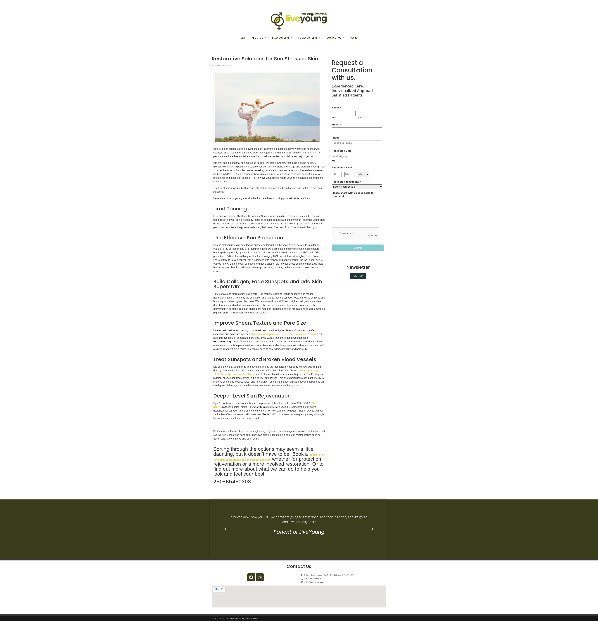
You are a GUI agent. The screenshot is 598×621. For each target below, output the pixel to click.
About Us (257, 37)
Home (242, 37)
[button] (225, 529)
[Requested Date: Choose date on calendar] (333, 161)
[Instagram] (260, 577)
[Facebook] (251, 577)
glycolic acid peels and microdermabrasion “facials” (286, 334)
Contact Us (333, 37)
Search (354, 37)
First (334, 118)
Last (360, 118)
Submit (358, 247)
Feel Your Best (280, 37)
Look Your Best (307, 37)
